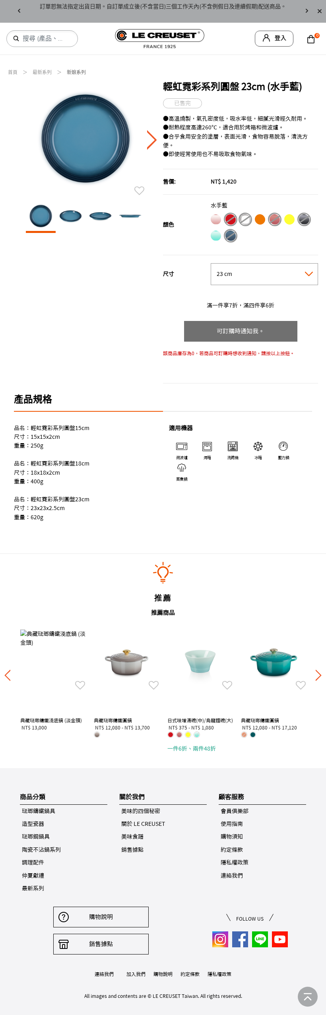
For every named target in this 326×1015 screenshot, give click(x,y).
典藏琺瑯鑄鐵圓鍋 (113, 720)
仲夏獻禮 (33, 875)
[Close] (319, 11)
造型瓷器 (33, 824)
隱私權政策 (234, 862)
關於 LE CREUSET (143, 824)
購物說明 (101, 917)
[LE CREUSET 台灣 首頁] (160, 38)
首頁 (13, 72)
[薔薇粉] (274, 220)
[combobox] (45, 38)
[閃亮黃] (289, 220)
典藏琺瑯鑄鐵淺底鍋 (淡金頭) (51, 720)
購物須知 (232, 836)
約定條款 (232, 850)
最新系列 (43, 72)
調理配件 (33, 862)
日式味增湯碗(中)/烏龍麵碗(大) (200, 720)
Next (307, 11)
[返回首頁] (308, 997)
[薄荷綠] (216, 237)
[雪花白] (245, 220)
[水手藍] (230, 237)
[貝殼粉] (216, 220)
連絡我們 (232, 875)
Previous (19, 11)
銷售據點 (132, 850)
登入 (281, 38)
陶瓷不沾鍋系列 (41, 850)
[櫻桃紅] (230, 220)
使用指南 (232, 824)
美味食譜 (132, 836)
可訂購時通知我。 (240, 331)
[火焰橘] (260, 220)
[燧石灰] (304, 220)
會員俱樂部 (234, 811)
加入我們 (136, 974)
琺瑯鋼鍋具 (36, 836)
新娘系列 (76, 72)
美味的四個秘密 (140, 811)
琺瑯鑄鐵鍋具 (38, 811)
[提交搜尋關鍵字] (16, 38)
